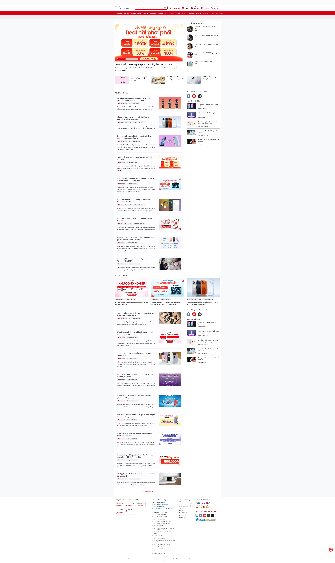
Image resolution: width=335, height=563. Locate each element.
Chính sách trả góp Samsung (161, 551)
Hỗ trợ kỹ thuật (130, 504)
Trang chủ (118, 17)
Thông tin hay (125, 17)
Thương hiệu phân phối (185, 506)
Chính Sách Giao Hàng (160, 514)
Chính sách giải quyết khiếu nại (162, 544)
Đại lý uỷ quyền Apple (159, 548)
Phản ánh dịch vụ (120, 511)
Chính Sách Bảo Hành (159, 519)
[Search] (165, 7)
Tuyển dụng (131, 510)
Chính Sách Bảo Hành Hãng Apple (162, 521)
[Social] (200, 515)
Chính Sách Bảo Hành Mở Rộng (162, 523)
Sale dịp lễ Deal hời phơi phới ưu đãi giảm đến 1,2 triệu (144, 64)
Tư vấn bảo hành (141, 504)
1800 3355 (198, 558)
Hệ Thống (206, 7)
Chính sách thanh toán (160, 546)
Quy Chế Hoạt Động (159, 535)
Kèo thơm (181, 508)
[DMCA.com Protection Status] (210, 519)
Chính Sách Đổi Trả (159, 526)
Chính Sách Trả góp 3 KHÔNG (161, 538)
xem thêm (148, 491)
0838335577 (204, 558)
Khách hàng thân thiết (159, 553)
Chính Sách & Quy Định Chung (162, 516)
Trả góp (181, 510)
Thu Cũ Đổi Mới (183, 513)
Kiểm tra (196, 7)
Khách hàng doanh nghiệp (186, 503)
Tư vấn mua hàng (120, 504)
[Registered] (200, 519)
